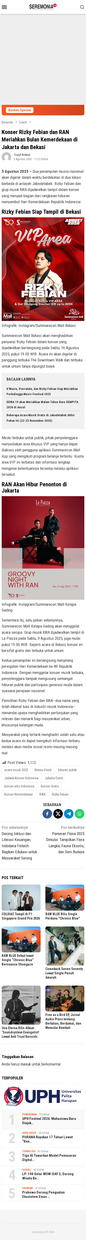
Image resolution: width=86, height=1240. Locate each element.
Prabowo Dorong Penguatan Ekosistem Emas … (43, 1194)
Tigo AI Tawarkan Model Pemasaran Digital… (49, 1157)
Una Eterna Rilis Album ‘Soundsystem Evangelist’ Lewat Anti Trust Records (20, 1032)
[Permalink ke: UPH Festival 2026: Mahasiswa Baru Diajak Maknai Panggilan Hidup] (43, 1096)
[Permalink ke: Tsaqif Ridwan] (6, 156)
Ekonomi (27, 1188)
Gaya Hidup (29, 1132)
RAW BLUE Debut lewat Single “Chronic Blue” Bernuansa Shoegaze (18, 960)
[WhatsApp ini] (79, 814)
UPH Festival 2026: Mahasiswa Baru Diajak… (49, 1121)
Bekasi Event (43, 770)
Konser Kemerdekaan (18, 794)
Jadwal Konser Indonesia (21, 778)
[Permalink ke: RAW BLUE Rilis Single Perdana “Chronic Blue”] (64, 898)
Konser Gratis (50, 786)
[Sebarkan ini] (47, 814)
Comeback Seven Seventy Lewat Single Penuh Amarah (64, 973)
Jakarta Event (54, 778)
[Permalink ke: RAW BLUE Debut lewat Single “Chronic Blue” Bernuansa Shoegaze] (21, 939)
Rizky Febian (60, 794)
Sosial (26, 1169)
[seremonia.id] (43, 6)
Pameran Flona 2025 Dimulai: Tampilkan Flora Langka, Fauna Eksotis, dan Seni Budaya (65, 839)
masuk (26, 1064)
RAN (42, 794)
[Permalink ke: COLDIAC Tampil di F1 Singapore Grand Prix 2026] (21, 898)
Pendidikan (29, 1114)
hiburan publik (67, 770)
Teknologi (28, 1151)
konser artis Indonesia (19, 786)
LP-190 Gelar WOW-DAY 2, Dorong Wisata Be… (48, 1176)
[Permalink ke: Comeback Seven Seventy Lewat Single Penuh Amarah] (64, 945)
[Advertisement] (43, 59)
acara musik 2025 (16, 770)
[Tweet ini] (58, 814)
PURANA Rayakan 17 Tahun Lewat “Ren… (47, 1139)
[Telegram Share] (69, 814)
